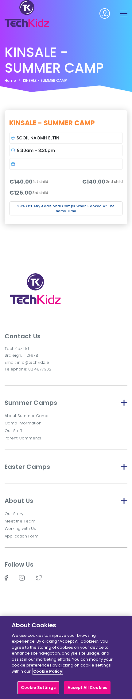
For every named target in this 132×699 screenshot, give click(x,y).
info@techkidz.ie (33, 362)
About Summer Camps (28, 416)
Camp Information (23, 423)
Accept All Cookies (87, 687)
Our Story (14, 514)
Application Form (21, 536)
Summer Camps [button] (31, 402)
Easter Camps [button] (27, 466)
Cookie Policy (47, 671)
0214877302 (39, 369)
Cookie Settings (38, 687)
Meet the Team (20, 521)
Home (10, 80)
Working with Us (20, 528)
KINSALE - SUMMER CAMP (45, 80)
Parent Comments (23, 438)
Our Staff (13, 431)
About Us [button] (19, 500)
